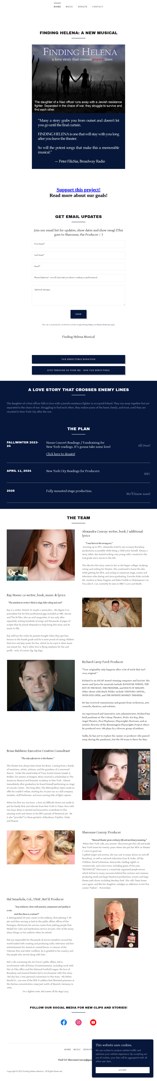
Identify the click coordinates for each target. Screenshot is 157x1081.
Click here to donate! (60, 454)
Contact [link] (97, 7)
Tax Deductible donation (78, 359)
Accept (123, 1070)
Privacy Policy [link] (87, 325)
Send (78, 314)
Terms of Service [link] (103, 325)
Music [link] (69, 7)
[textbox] (78, 244)
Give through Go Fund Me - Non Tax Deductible (78, 370)
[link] (63, 1023)
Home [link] (57, 7)
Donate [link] (82, 7)
